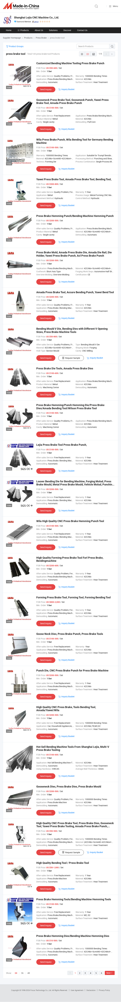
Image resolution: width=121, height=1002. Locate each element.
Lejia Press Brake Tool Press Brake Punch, (61, 444)
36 (22, 973)
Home (8, 30)
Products (24, 30)
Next (108, 972)
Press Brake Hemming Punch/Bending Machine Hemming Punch (75, 215)
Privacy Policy (104, 990)
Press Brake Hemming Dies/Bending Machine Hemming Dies (72, 935)
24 (16, 973)
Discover (67, 30)
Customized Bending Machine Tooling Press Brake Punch (70, 63)
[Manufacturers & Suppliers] (21, 5)
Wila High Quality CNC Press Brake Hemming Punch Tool (70, 521)
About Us (39, 30)
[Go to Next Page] (112, 54)
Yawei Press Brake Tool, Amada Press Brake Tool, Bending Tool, (73, 179)
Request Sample (72, 358)
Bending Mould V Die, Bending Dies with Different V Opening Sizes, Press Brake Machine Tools (72, 330)
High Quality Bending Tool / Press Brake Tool (62, 862)
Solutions (53, 30)
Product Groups (15, 46)
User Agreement (77, 990)
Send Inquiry (45, 89)
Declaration (91, 990)
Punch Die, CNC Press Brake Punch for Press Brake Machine (72, 670)
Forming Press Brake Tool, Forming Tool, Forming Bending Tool (73, 597)
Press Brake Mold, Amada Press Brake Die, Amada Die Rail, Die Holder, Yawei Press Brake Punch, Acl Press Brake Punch (74, 254)
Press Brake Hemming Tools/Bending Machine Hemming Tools (73, 899)
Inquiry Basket (68, 89)
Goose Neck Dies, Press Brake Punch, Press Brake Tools (69, 633)
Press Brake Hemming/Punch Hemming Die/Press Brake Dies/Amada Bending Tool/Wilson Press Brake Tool (70, 406)
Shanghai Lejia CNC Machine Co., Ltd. (36, 17)
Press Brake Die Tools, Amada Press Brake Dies (64, 368)
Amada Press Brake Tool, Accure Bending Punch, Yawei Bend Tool (75, 292)
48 (28, 973)
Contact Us (82, 30)
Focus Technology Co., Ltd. (41, 990)
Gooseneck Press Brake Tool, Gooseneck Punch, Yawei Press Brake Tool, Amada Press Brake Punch (72, 101)
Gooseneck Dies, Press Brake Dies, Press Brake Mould (68, 786)
